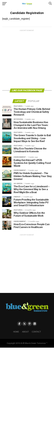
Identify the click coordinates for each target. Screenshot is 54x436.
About (25, 332)
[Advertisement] (27, 59)
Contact (36, 332)
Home (16, 332)
